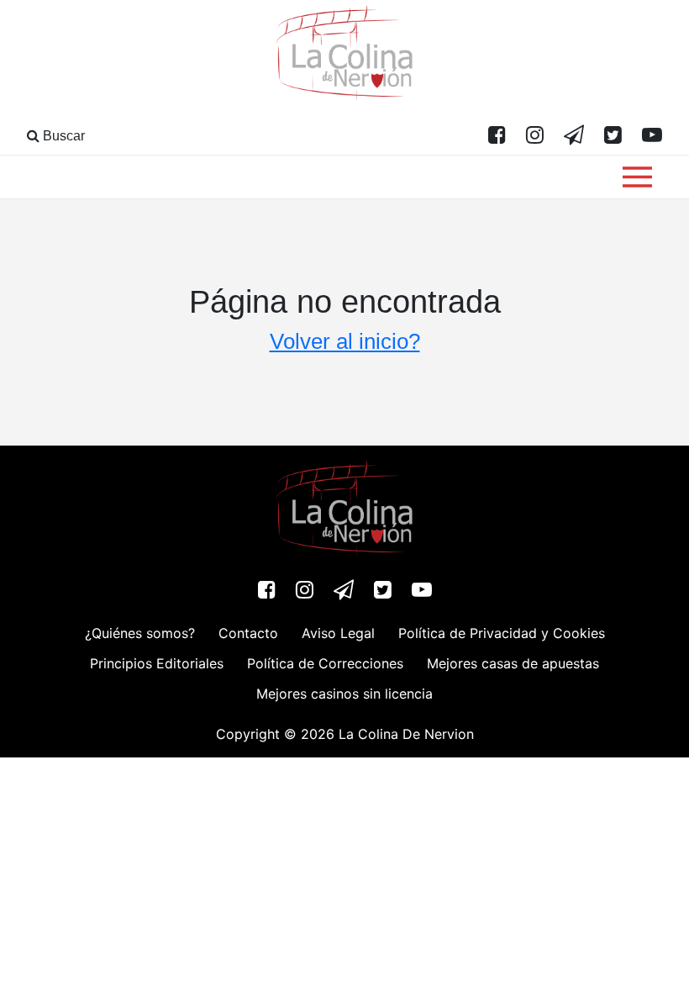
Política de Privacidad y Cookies (501, 633)
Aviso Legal (338, 633)
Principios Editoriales (157, 663)
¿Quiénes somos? (140, 633)
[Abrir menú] (637, 177)
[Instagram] (535, 136)
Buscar (62, 136)
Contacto (248, 633)
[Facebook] (497, 136)
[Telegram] (574, 136)
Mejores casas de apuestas (513, 663)
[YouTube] (652, 136)
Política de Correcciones (325, 663)
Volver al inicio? (345, 341)
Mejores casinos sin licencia (344, 693)
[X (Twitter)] (613, 136)
